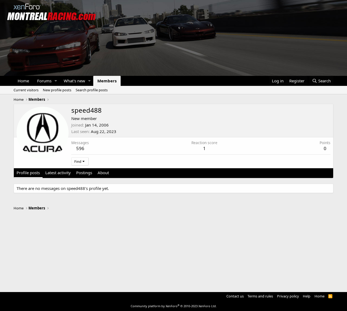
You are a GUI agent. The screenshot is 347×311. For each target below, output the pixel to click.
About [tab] (103, 172)
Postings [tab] (84, 172)
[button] (56, 81)
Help (306, 296)
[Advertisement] (173, 249)
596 (80, 148)
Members (107, 80)
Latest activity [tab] (58, 172)
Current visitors (26, 90)
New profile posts (57, 90)
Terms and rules (260, 296)
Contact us (235, 296)
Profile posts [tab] (28, 172)
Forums (44, 80)
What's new (74, 80)
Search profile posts (92, 90)
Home (23, 80)
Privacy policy (288, 296)
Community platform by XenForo (174, 306)
